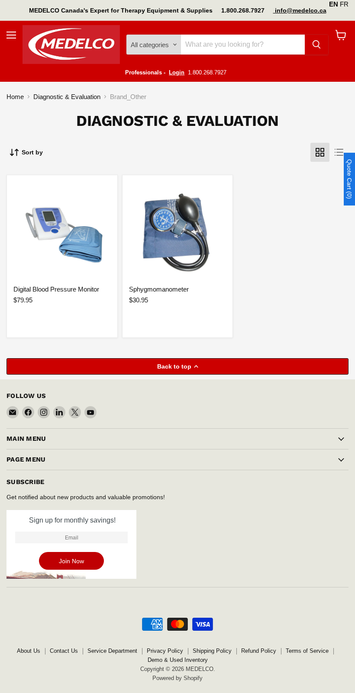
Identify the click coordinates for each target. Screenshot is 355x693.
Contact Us (64, 651)
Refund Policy (258, 651)
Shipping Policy (212, 651)
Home (15, 96)
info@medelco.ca (299, 10)
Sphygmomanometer (159, 289)
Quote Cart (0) (349, 179)
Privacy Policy (165, 651)
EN (333, 4)
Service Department (112, 651)
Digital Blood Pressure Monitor (56, 289)
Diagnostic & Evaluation (66, 96)
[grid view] (319, 152)
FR (344, 4)
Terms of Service (307, 651)
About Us (28, 651)
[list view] (339, 152)
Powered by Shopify (177, 678)
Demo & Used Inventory (178, 660)
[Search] (316, 45)
